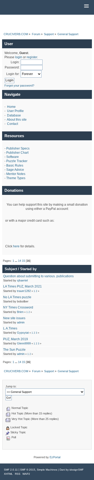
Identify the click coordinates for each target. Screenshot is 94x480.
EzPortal (55, 457)
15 (23, 260)
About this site (17, 119)
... (16, 260)
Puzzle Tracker (16, 161)
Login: (15, 62)
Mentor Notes (15, 174)
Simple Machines (47, 469)
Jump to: (10, 386)
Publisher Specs (18, 148)
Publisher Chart (17, 152)
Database (14, 115)
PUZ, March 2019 (15, 339)
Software (12, 157)
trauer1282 (24, 290)
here (16, 246)
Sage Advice (15, 170)
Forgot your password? (19, 85)
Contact (12, 124)
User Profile (15, 111)
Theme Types (15, 178)
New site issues (14, 318)
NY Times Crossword (18, 307)
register (32, 57)
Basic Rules (14, 165)
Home (11, 107)
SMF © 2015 (27, 469)
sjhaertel (22, 280)
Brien (20, 311)
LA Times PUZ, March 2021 (22, 286)
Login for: (13, 74)
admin (21, 322)
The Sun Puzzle (14, 349)
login (18, 57)
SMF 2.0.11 (11, 469)
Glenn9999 (24, 343)
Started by (28, 269)
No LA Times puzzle (17, 297)
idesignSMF (76, 469)
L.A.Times (10, 328)
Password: (12, 67)
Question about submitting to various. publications (38, 276)
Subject (11, 269)
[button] (86, 6)
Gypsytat (23, 332)
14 (19, 260)
